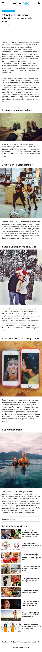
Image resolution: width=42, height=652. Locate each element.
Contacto (5, 642)
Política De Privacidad (19, 642)
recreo (21, 3)
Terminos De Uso (34, 642)
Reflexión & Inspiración (8, 11)
